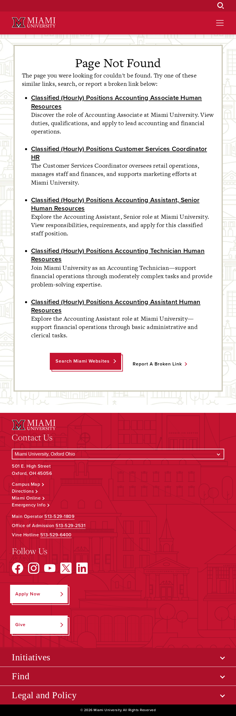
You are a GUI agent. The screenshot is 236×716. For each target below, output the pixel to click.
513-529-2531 (70, 526)
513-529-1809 (59, 516)
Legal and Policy (44, 695)
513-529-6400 (56, 535)
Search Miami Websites (83, 361)
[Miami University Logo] (34, 22)
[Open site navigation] (220, 23)
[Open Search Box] (220, 5)
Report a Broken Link (157, 364)
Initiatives (31, 657)
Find (20, 676)
